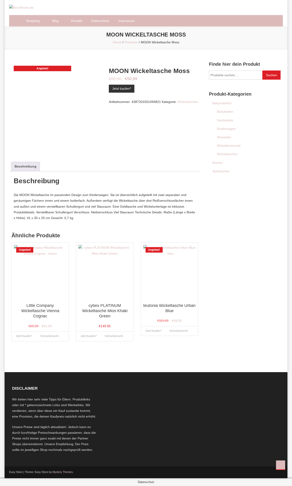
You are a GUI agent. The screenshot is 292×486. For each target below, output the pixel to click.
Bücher (217, 163)
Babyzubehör (222, 103)
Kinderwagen (226, 129)
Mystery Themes (62, 472)
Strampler (224, 137)
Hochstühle (225, 120)
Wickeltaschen (187, 102)
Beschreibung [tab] (25, 166)
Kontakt (76, 21)
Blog (55, 21)
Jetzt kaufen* (121, 88)
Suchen (271, 75)
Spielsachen (221, 171)
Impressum (126, 21)
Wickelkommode (229, 145)
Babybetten (225, 111)
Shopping (33, 21)
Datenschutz (100, 21)
